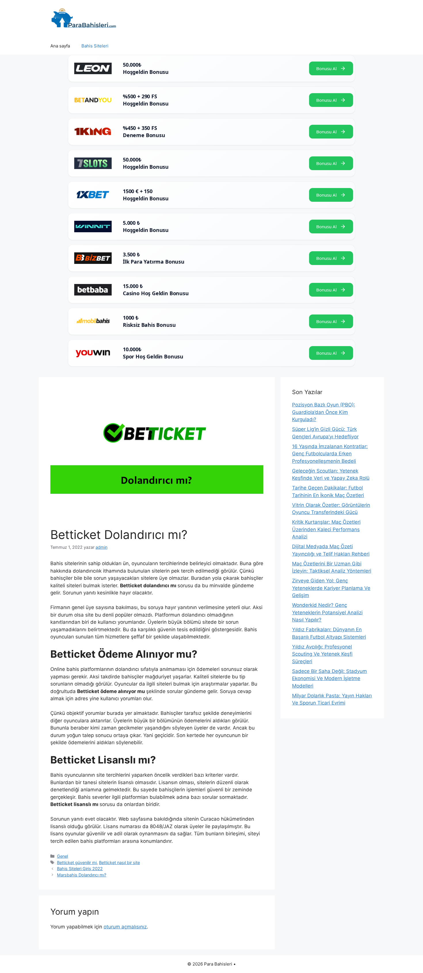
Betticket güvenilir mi (77, 862)
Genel (62, 856)
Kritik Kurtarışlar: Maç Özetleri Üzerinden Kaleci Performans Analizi (326, 529)
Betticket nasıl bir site (119, 862)
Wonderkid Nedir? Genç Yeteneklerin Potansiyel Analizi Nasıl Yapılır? (327, 612)
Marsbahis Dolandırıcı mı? (81, 874)
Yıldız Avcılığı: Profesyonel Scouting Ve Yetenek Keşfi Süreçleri (322, 654)
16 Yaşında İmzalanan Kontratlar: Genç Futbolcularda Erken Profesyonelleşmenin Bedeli (330, 454)
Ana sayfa (60, 46)
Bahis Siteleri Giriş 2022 (80, 868)
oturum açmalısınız (125, 927)
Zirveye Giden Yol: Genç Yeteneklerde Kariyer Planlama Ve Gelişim (331, 588)
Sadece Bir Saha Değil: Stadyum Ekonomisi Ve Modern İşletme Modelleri (329, 678)
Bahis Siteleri (94, 46)
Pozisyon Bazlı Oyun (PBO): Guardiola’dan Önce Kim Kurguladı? (323, 412)
